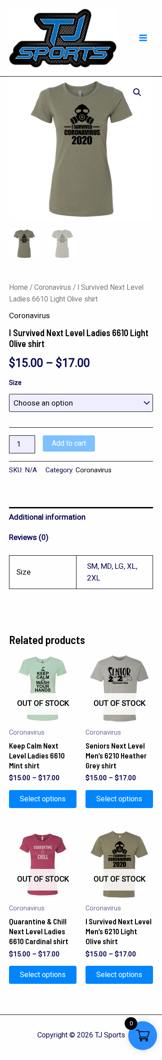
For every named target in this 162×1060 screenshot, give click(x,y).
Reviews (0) (29, 537)
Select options (43, 799)
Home (18, 287)
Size (15, 382)
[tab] (81, 517)
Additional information (47, 516)
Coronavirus (52, 287)
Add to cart (69, 443)
